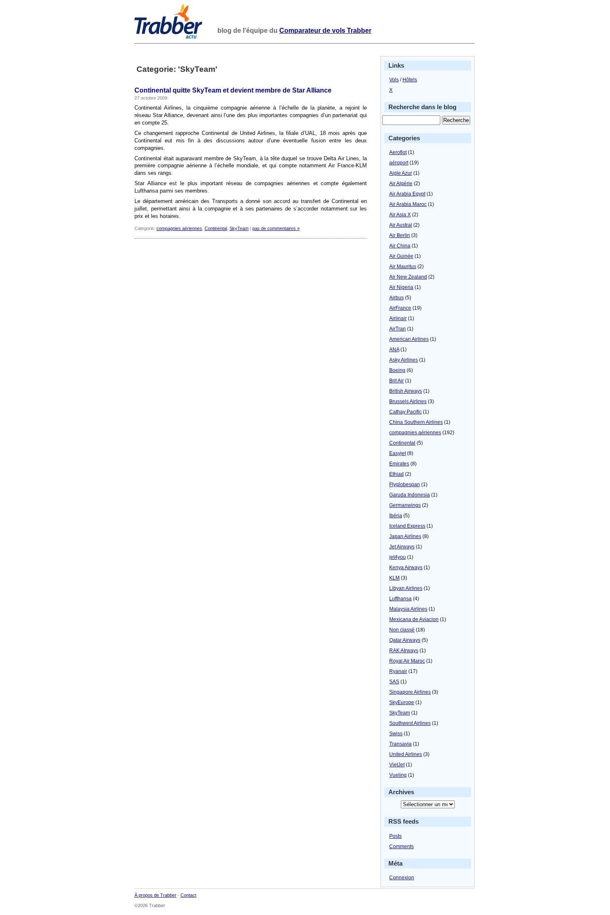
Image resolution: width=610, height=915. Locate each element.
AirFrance (400, 308)
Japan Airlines (405, 536)
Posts (395, 836)
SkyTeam (239, 228)
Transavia (400, 744)
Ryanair (398, 671)
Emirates (399, 464)
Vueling (398, 775)
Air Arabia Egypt (407, 194)
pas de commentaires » (276, 228)
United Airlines (405, 754)
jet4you (397, 557)
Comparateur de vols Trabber (325, 30)
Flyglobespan (404, 484)
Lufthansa (400, 599)
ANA (394, 349)
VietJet (397, 765)
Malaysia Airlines (408, 609)
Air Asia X (400, 215)
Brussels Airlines (408, 401)
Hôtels (410, 80)
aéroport (398, 163)
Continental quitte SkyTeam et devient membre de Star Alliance (233, 90)
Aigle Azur (400, 173)
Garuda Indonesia (409, 495)
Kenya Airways (405, 567)
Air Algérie (400, 183)
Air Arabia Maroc (408, 204)
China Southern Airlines (416, 422)
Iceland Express (407, 526)
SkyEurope (401, 702)
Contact (188, 895)
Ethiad (396, 474)
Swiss (396, 733)
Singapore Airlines (410, 692)
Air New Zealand (408, 277)
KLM (394, 578)
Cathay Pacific (405, 412)
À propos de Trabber (155, 895)
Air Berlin (399, 235)
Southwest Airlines (410, 723)
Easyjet (397, 453)
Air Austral (400, 225)
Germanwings (405, 505)
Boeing (397, 370)
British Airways (405, 391)
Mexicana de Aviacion (414, 619)
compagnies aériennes (179, 228)
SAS (394, 682)
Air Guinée (401, 256)
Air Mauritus (402, 266)
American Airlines (409, 339)
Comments (401, 846)
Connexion (401, 878)
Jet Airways (402, 547)
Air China (399, 246)
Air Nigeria (401, 287)
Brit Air (396, 381)
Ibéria (395, 516)
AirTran (397, 329)
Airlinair (398, 318)
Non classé (402, 630)
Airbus (396, 298)
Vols (394, 80)
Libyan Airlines (405, 588)
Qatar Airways (404, 640)
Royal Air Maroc (407, 661)
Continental (216, 228)
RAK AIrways (403, 650)
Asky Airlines (403, 360)
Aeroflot (398, 152)
